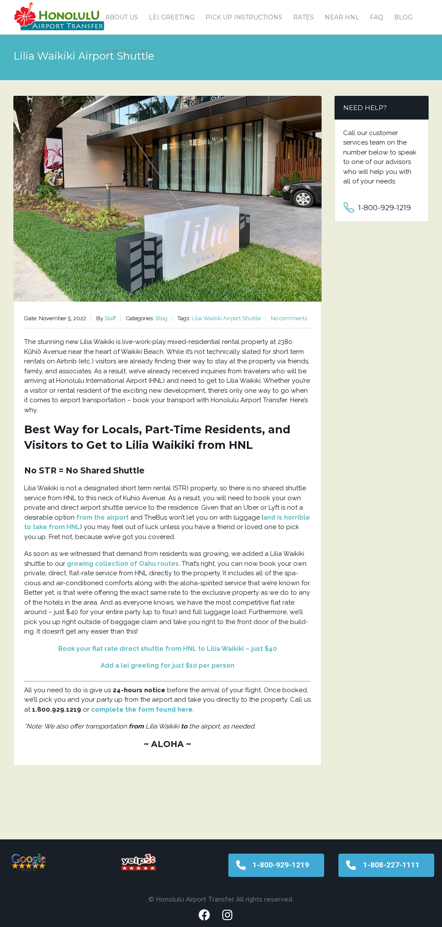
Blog (403, 17)
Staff (110, 318)
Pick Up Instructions (243, 17)
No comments (289, 318)
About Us (121, 17)
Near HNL (342, 17)
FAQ (376, 17)
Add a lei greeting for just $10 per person (167, 665)
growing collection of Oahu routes (123, 564)
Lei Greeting (172, 17)
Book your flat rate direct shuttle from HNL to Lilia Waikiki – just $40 (167, 649)
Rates (303, 17)
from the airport (102, 517)
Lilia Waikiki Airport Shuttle (226, 318)
